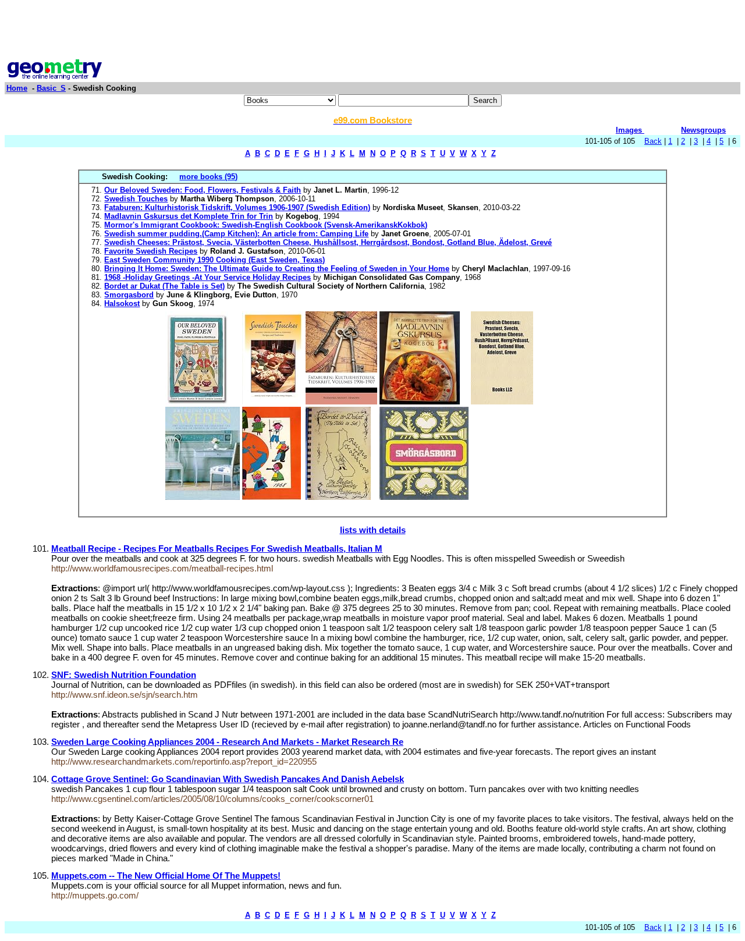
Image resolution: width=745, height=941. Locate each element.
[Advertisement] (372, 31)
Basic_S (51, 88)
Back (653, 141)
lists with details (373, 530)
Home (16, 88)
